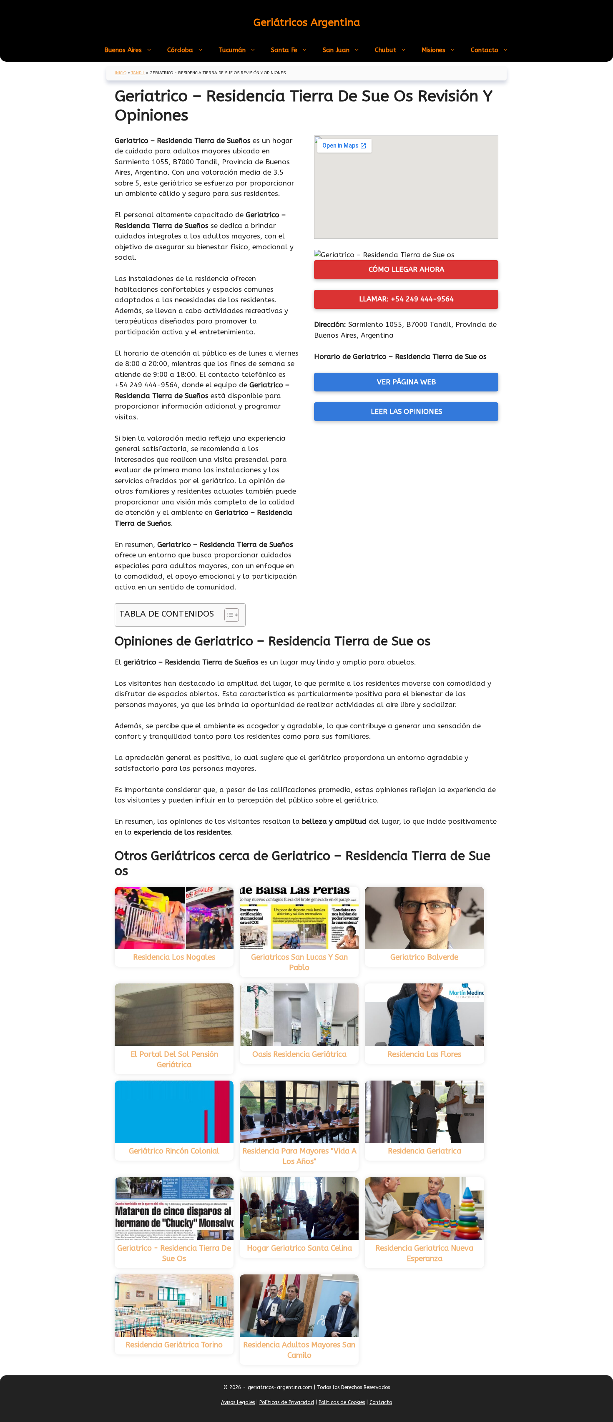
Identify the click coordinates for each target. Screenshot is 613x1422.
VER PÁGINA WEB (406, 382)
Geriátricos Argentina (307, 22)
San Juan (336, 50)
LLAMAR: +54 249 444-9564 (406, 299)
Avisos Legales (238, 1402)
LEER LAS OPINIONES (406, 411)
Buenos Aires (123, 50)
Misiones (433, 50)
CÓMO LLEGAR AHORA (406, 269)
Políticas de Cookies (342, 1402)
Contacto (484, 50)
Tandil (138, 72)
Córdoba (180, 50)
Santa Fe (284, 50)
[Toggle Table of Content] (227, 615)
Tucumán (232, 50)
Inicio (120, 72)
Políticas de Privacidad (286, 1402)
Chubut (385, 50)
